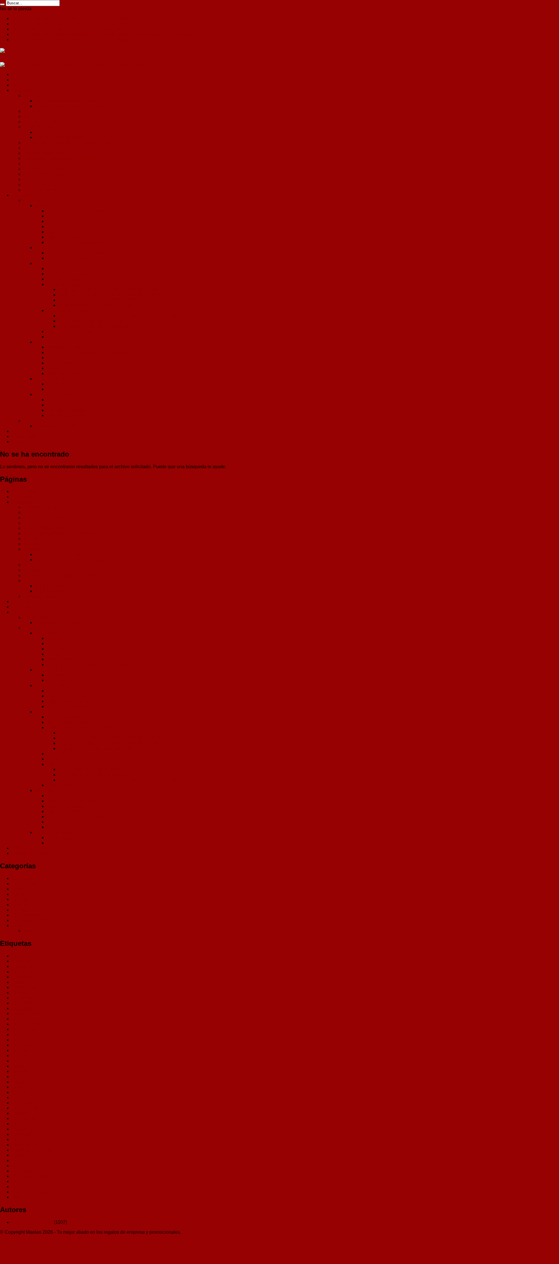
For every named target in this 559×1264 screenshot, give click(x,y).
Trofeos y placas (40, 189)
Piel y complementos (44, 174)
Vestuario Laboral (41, 930)
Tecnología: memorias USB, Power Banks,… (69, 142)
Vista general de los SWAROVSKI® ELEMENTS (108, 305)
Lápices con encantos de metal (90, 320)
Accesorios (46, 341)
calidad (19, 992)
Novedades (24, 904)
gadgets (20, 1060)
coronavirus (24, 878)
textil (16, 1181)
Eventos (31, 163)
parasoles (22, 1139)
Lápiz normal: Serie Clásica (75, 210)
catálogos (22, 1008)
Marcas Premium (40, 116)
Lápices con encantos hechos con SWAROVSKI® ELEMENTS (123, 315)
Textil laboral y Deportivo (60, 137)
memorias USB (27, 1102)
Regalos (32, 111)
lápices (19, 894)
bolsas (18, 982)
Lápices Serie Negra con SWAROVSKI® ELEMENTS (113, 289)
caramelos (22, 1003)
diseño (19, 1039)
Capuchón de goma (67, 273)
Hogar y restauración (44, 153)
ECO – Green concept (46, 179)
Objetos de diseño (65, 373)
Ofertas (19, 84)
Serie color (58, 221)
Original (20, 1128)
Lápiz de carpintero (66, 237)
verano (19, 1186)
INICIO (19, 74)
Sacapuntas (59, 362)
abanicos (21, 955)
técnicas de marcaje (32, 1176)
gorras (18, 1076)
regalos (19, 1155)
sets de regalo (26, 1165)
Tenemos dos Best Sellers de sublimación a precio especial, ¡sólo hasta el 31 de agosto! (103, 34)
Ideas (17, 888)
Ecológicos (23, 883)
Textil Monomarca (53, 132)
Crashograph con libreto (60, 425)
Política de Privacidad (34, 853)
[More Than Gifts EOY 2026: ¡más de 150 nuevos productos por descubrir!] (77, 64)
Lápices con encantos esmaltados (93, 326)
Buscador (21, 79)
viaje (17, 1197)
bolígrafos (22, 976)
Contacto (21, 441)
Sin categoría (25, 915)
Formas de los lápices (69, 410)
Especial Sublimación (45, 168)
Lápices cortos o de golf (71, 226)
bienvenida (23, 971)
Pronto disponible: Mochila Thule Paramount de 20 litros (70, 39)
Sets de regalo (62, 336)
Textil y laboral (38, 126)
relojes (19, 1160)
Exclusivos (23, 195)
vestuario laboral (29, 1191)
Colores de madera (66, 399)
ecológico (22, 1045)
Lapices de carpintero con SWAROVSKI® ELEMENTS (114, 299)
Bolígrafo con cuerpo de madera (80, 252)
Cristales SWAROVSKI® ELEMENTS (86, 284)
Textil (17, 925)
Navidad (32, 95)
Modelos (44, 205)
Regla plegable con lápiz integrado (83, 383)
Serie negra (59, 216)
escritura (20, 1050)
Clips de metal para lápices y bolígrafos (87, 352)
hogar (18, 1081)
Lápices (31, 200)
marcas (19, 1097)
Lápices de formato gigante (74, 242)
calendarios (24, 987)
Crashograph (36, 420)
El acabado (47, 263)
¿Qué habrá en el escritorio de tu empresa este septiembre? (73, 29)
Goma (53, 268)
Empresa (21, 431)
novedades (23, 1118)
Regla (53, 368)
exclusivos (22, 1055)
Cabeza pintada (63, 279)
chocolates (23, 1018)
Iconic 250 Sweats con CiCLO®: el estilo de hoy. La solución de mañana (86, 18)
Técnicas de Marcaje (33, 920)
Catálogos (22, 90)
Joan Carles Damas (32, 1222)
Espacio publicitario (67, 415)
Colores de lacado (65, 404)
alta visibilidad (26, 966)
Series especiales (53, 378)
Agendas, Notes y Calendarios (66, 100)
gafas (17, 1066)
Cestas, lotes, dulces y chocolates (70, 105)
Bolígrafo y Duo (51, 247)
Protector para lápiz (67, 347)
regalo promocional (32, 1149)
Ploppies (56, 357)
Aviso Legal (24, 436)
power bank (24, 1144)
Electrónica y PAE (42, 184)
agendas (21, 961)
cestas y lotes (26, 1013)
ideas (17, 1087)
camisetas (22, 997)
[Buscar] (2, 4)
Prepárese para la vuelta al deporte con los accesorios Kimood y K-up (83, 23)
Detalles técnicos (52, 394)
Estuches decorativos (69, 331)
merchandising (27, 1107)
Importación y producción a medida (59, 158)
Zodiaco (55, 389)
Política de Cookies (32, 848)
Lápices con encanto (68, 310)
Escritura (32, 147)
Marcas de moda (40, 121)
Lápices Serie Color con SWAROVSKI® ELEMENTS (113, 294)
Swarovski (22, 1170)
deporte (19, 1034)
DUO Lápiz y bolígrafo (69, 258)
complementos (27, 1024)
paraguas (21, 1134)
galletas (20, 1071)
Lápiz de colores (64, 231)
